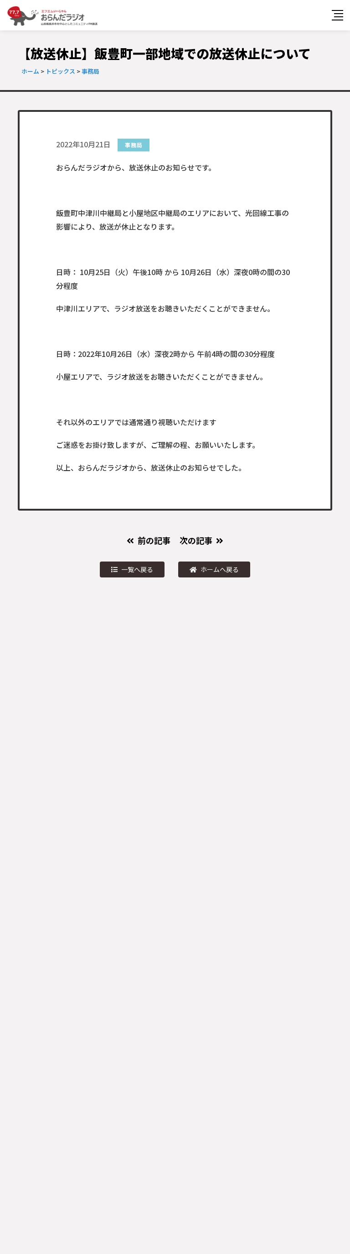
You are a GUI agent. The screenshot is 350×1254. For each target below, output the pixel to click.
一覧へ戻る (137, 569)
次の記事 (196, 540)
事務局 (133, 145)
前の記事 (154, 540)
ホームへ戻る (220, 569)
